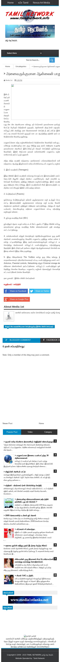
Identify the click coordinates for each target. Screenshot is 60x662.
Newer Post (7, 423)
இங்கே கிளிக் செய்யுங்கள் (25, 278)
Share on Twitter (42, 291)
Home (10, 2)
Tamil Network (39, 658)
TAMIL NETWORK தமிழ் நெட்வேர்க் (40, 655)
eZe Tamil (23, 2)
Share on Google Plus (19, 299)
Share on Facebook (18, 291)
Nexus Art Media (41, 2)
